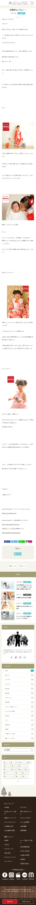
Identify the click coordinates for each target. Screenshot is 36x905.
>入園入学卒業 (24, 855)
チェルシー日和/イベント (19, 706)
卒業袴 (19, 729)
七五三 (21, 13)
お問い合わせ (26, 901)
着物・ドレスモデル (19, 738)
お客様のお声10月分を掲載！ (24, 597)
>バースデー (8, 861)
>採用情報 (23, 830)
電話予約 (10, 901)
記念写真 (19, 702)
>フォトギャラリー (10, 822)
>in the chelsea (25, 851)
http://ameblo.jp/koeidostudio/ (11, 533)
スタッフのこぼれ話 (18, 711)
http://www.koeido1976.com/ (10, 524)
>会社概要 (23, 826)
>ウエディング (8, 849)
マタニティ (19, 684)
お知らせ (19, 715)
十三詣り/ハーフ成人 (19, 733)
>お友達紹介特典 (9, 830)
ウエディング (19, 697)
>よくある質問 (24, 822)
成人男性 (19, 693)
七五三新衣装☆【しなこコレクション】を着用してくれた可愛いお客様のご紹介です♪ (24, 587)
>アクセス (23, 807)
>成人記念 (7, 853)
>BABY (6, 840)
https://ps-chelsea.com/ (9, 513)
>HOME (6, 807)
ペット (18, 720)
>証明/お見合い (25, 863)
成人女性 (19, 688)
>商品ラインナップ (10, 818)
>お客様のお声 (8, 826)
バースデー (19, 679)
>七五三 (6, 844)
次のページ (23, 566)
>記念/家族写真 (25, 847)
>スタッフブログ (25, 818)
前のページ (12, 566)
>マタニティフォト (10, 857)
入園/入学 (19, 724)
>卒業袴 (22, 859)
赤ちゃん (19, 675)
